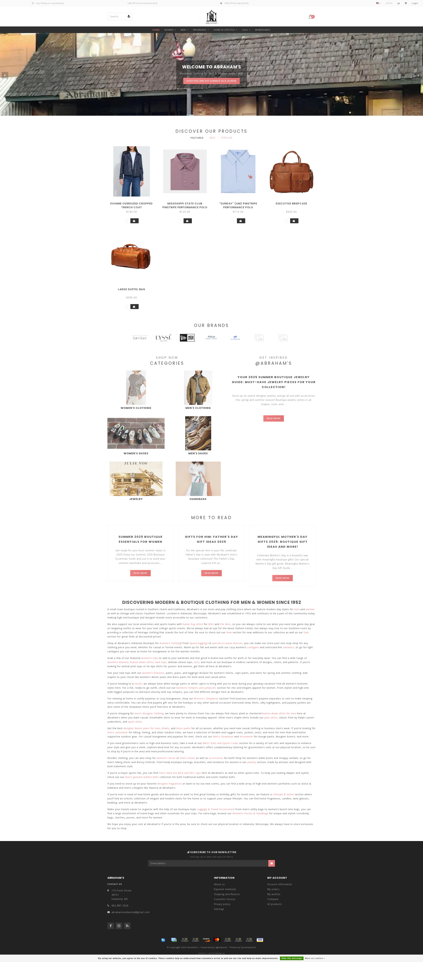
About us (219, 884)
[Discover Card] (206, 939)
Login (415, 3)
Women (168, 29)
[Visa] (260, 939)
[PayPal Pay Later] (238, 939)
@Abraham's (262, 29)
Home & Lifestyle (224, 29)
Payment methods (225, 889)
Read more (274, 418)
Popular (226, 137)
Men (183, 29)
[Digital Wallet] (195, 939)
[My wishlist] (406, 3)
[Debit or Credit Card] (185, 939)
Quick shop (133, 202)
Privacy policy (222, 904)
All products (274, 904)
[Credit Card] (174, 939)
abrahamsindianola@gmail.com (131, 912)
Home (156, 29)
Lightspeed (221, 947)
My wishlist (273, 894)
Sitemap (219, 909)
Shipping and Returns (227, 894)
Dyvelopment (248, 947)
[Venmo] (249, 939)
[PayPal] (228, 939)
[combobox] (119, 16)
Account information (279, 884)
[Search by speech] (128, 16)
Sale (245, 29)
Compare (273, 899)
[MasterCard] (217, 939)
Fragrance (199, 29)
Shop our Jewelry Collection (211, 74)
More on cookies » (315, 958)
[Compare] (398, 3)
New (212, 137)
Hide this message (292, 958)
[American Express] (163, 939)
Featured (197, 137)
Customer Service (224, 899)
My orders (273, 889)
